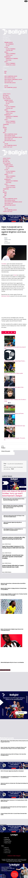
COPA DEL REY (9, 50)
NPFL (5, 71)
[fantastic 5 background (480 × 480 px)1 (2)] (14, 705)
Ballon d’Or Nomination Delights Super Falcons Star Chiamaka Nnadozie (12, 630)
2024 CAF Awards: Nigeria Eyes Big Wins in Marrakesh (13, 523)
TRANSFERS (6, 66)
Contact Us (7, 839)
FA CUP (7, 45)
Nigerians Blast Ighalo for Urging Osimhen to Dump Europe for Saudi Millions (13, 589)
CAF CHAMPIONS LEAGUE (10, 87)
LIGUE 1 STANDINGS (10, 63)
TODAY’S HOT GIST (7, 89)
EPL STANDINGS (10, 44)
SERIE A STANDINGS (10, 53)
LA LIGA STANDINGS (10, 48)
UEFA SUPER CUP (8, 81)
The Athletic (3, 263)
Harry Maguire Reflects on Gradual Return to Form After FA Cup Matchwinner (13, 529)
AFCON (6, 86)
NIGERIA (5, 69)
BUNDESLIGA (7, 56)
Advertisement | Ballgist (12, 496)
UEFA (4, 74)
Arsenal (15, 275)
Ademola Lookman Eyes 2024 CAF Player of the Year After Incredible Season (14, 516)
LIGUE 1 (6, 61)
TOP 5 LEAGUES (7, 40)
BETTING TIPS (6, 39)
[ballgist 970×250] (14, 218)
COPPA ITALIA (9, 55)
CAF (4, 84)
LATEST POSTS (6, 36)
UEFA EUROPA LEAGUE (9, 77)
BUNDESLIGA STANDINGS (12, 58)
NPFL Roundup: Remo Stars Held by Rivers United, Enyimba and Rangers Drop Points (13, 499)
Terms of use (7, 842)
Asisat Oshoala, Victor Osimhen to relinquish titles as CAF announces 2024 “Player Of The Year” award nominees (13, 506)
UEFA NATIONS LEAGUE (10, 82)
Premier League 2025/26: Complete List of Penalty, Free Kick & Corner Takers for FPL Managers (14, 594)
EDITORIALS (6, 37)
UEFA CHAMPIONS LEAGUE (10, 76)
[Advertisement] (14, 14)
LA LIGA (6, 47)
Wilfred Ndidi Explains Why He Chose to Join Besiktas (12, 662)
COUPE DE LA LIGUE (10, 65)
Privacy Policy (7, 841)
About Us (6, 837)
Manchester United (5, 296)
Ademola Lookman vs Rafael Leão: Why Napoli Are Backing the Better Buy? (13, 538)
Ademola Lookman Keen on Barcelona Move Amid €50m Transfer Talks (13, 584)
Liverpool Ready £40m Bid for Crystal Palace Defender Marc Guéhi (13, 566)
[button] (14, 92)
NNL (5, 73)
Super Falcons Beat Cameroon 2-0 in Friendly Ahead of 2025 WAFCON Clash (13, 547)
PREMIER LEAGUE (8, 42)
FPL (4, 68)
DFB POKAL (8, 60)
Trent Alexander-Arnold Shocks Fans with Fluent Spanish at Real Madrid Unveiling (12, 556)
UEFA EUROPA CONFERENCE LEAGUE (13, 79)
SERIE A (6, 52)
